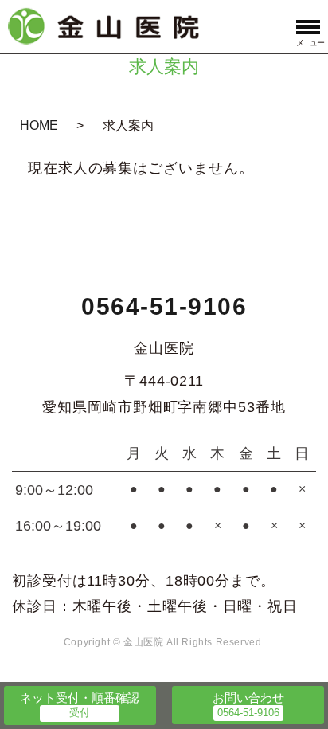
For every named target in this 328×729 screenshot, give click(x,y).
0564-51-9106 (164, 306)
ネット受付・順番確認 (79, 697)
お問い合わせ (248, 697)
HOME (39, 125)
